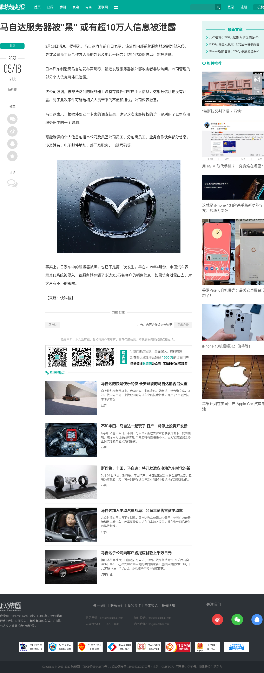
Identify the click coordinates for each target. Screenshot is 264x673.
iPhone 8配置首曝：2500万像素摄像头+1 (233, 51)
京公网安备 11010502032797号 (131, 666)
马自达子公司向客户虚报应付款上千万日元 (136, 553)
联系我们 (117, 605)
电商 (88, 7)
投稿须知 (168, 605)
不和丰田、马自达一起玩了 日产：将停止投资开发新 (144, 426)
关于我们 (99, 605)
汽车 (99, 46)
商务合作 (134, 605)
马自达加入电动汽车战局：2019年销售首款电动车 (142, 511)
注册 (243, 7)
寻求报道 (151, 605)
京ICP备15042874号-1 (96, 666)
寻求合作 (183, 324)
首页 (37, 7)
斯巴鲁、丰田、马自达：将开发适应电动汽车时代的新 (145, 468)
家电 (75, 7)
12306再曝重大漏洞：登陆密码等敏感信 (233, 44)
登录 (230, 7)
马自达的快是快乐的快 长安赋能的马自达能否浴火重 (144, 384)
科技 (67, 298)
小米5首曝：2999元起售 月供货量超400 (233, 37)
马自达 (52, 324)
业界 (50, 7)
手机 (63, 7)
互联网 (103, 7)
